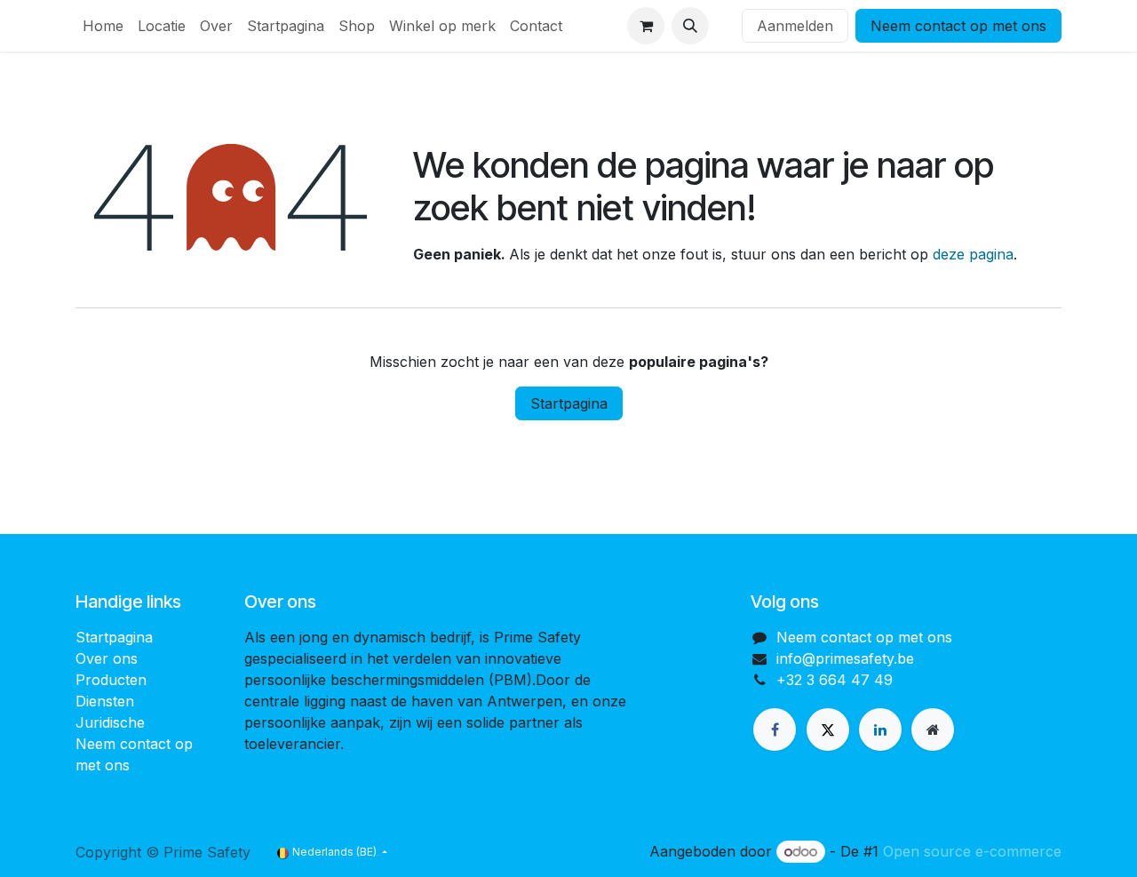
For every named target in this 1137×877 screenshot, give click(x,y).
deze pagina (973, 254)
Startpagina (569, 403)
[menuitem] (103, 26)
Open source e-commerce (972, 851)
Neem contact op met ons (958, 26)
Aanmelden (795, 26)
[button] (690, 25)
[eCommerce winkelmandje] (645, 25)
